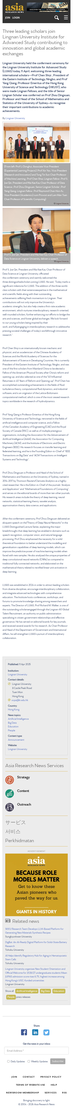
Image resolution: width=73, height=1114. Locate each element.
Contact (29, 1076)
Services (51, 1092)
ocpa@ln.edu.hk (20, 700)
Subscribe (57, 1061)
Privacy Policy (51, 1076)
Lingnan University (15, 118)
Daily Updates (18, 1061)
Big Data (12, 722)
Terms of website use (30, 1084)
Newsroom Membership (22, 1092)
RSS (64, 1092)
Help (54, 1084)
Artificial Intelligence (18, 718)
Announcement (16, 739)
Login (16, 17)
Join (7, 17)
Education (13, 726)
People (11, 730)
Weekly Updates (39, 1061)
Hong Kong (13, 709)
